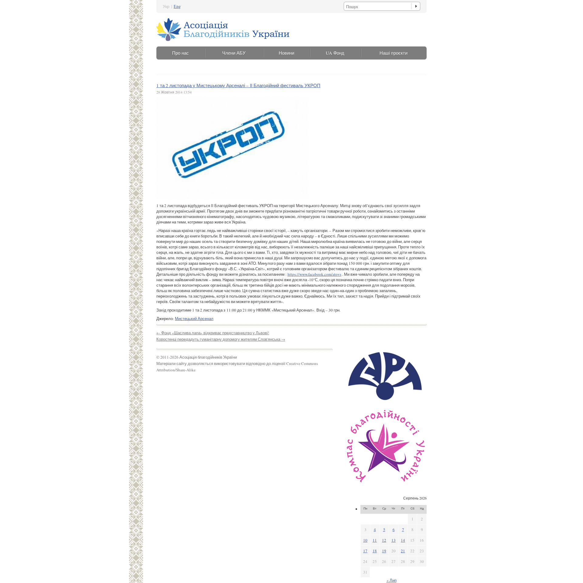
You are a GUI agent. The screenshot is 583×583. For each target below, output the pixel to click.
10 (365, 540)
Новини (286, 53)
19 (384, 551)
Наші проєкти (393, 53)
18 (375, 551)
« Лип (392, 580)
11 (375, 540)
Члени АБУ (234, 53)
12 (384, 540)
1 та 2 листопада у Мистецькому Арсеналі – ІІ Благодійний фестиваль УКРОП (238, 85)
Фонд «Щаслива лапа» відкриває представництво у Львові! (212, 333)
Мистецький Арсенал (194, 318)
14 (403, 540)
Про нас (180, 53)
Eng (177, 6)
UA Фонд (335, 53)
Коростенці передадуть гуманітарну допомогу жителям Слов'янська (220, 339)
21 (403, 551)
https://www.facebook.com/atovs (314, 274)
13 (393, 540)
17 (365, 551)
